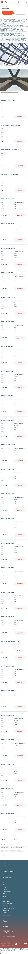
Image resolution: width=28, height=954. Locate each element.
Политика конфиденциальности (9, 936)
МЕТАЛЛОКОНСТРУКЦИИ (8, 906)
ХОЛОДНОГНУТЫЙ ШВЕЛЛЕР (9, 908)
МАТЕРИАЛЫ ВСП (6, 915)
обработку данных (23, 949)
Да (7, 12)
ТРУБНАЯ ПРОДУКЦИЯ (7, 903)
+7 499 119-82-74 (7, 865)
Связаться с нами (10, 2)
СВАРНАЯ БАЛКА (6, 912)
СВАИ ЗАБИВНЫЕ (6, 910)
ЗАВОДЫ (4, 887)
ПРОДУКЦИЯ (5, 882)
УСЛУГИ (4, 884)
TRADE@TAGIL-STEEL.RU (8, 871)
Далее (15, 839)
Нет (20, 12)
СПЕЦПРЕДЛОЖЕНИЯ (7, 891)
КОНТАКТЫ (5, 896)
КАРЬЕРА (5, 893)
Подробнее (3, 855)
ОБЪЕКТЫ (5, 889)
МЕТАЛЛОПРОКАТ (6, 901)
